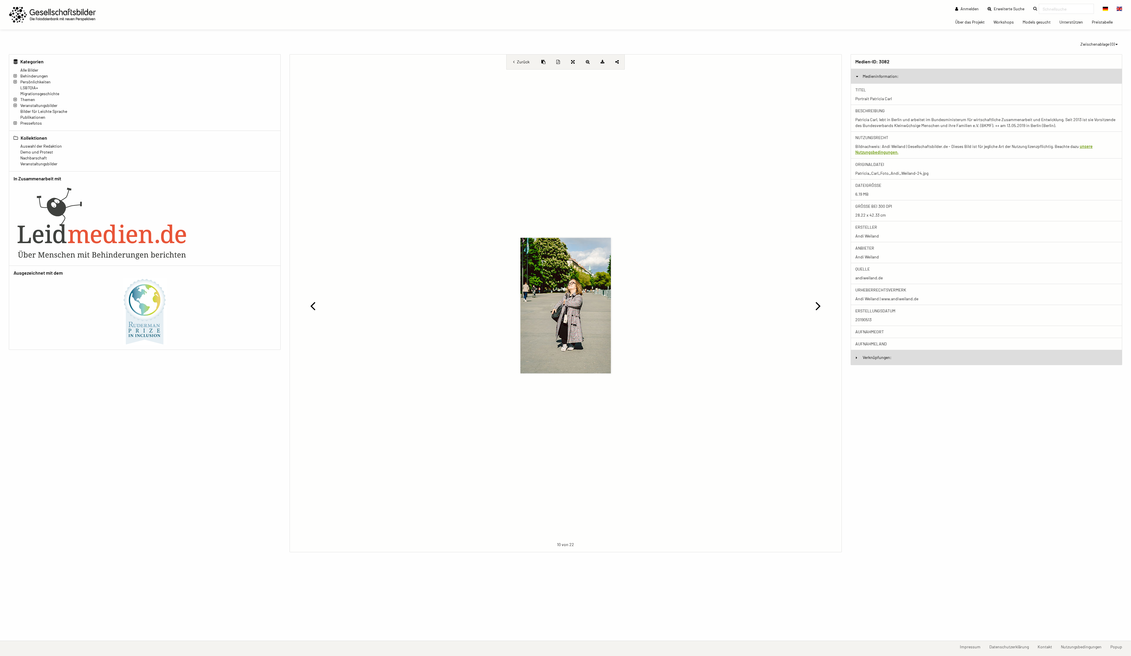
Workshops (1005, 21)
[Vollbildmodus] (573, 62)
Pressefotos (31, 123)
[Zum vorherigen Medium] (313, 306)
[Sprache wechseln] (1105, 8)
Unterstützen (1073, 21)
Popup (1118, 646)
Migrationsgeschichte (39, 93)
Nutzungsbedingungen (1083, 646)
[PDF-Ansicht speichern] (558, 62)
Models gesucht (1039, 21)
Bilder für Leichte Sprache (43, 111)
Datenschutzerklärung (1011, 646)
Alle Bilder (29, 69)
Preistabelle (1104, 21)
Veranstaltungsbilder (38, 105)
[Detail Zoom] (587, 62)
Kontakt (1047, 646)
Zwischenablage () (1097, 44)
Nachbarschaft (33, 157)
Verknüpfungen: (877, 357)
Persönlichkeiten (35, 81)
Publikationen (32, 117)
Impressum (972, 646)
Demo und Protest (36, 151)
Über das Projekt (972, 21)
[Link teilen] (617, 62)
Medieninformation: (881, 76)
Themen (27, 99)
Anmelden (969, 8)
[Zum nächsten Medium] (818, 306)
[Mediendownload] (602, 62)
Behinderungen (34, 75)
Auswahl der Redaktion (41, 146)
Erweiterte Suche (1011, 8)
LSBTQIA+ (29, 87)
